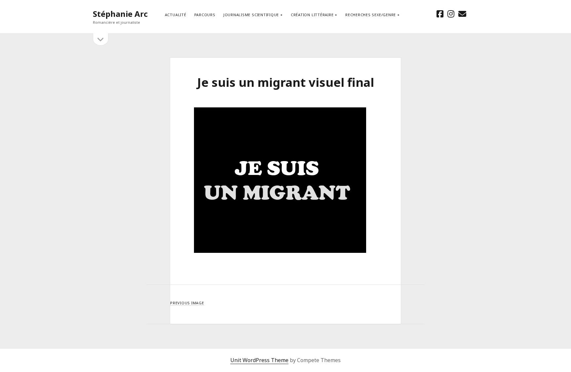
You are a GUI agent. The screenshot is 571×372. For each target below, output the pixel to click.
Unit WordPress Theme (259, 360)
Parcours (204, 14)
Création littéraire (312, 14)
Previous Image (187, 302)
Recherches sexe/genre (370, 14)
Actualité (175, 14)
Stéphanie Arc (120, 13)
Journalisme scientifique (251, 14)
